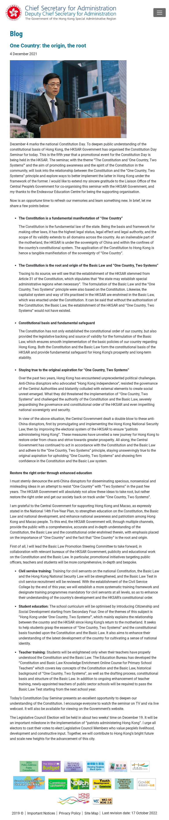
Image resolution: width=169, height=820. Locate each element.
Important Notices (41, 813)
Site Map (91, 813)
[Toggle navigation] (159, 12)
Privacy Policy (70, 813)
